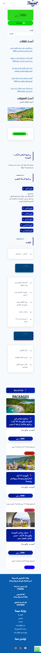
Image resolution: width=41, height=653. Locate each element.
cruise (20, 622)
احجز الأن (19, 23)
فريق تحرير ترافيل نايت (20, 632)
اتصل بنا (20, 615)
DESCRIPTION (19, 134)
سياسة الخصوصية (20, 629)
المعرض (20, 618)
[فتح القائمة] (4, 3)
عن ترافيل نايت (20, 625)
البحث (31, 30)
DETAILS (29, 453)
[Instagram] (16, 648)
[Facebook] (25, 648)
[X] (20, 648)
